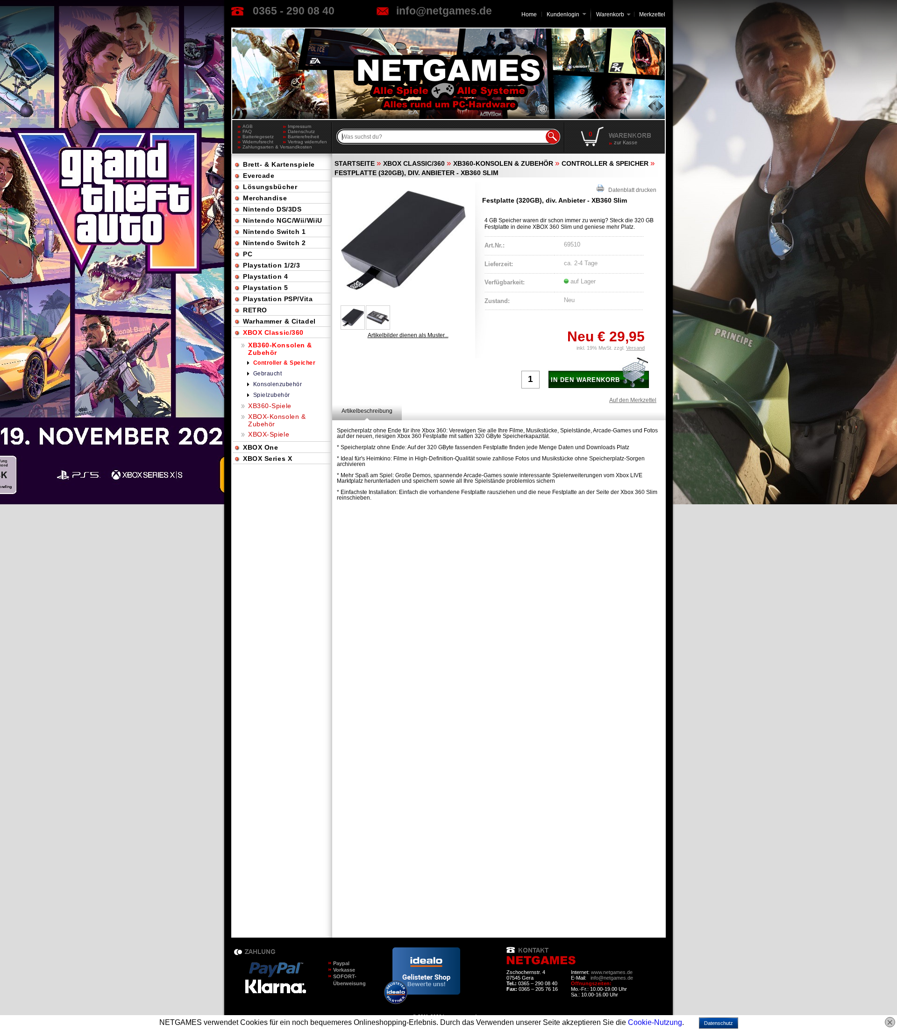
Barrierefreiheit (303, 136)
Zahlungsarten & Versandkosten (262, 146)
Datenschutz (301, 131)
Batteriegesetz (258, 136)
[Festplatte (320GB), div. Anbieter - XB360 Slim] (403, 240)
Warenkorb (610, 13)
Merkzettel (652, 14)
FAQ (247, 131)
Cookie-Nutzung (655, 1022)
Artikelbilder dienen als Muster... (408, 335)
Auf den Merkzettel (632, 400)
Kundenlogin (566, 14)
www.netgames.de (612, 972)
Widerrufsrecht (257, 141)
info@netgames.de (444, 11)
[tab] (367, 411)
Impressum (299, 126)
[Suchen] (553, 137)
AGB (247, 126)
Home (529, 14)
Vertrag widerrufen (307, 141)
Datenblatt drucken (630, 190)
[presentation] (367, 411)
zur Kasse (625, 142)
